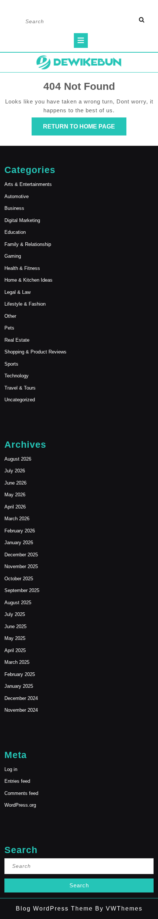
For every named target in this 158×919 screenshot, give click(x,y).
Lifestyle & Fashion (25, 304)
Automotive (16, 196)
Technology (16, 375)
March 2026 (16, 518)
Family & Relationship (27, 244)
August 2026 (17, 459)
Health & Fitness (22, 268)
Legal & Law (17, 292)
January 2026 (18, 542)
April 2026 (15, 507)
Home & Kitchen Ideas (28, 280)
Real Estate (16, 340)
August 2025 (17, 602)
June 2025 (15, 626)
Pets (9, 328)
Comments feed (21, 793)
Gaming (12, 256)
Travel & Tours (20, 388)
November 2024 (21, 710)
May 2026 (14, 494)
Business (14, 208)
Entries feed (17, 781)
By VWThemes (118, 908)
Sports (11, 364)
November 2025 (21, 566)
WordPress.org (20, 805)
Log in (10, 769)
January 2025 (18, 686)
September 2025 (21, 590)
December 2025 (21, 554)
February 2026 (19, 531)
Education (15, 232)
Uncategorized (19, 399)
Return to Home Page (84, 129)
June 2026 (15, 483)
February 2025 (19, 674)
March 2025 (16, 662)
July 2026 (14, 470)
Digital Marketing (22, 220)
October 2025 (18, 578)
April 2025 (15, 650)
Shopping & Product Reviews (35, 352)
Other (10, 316)
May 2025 (14, 638)
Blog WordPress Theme (54, 908)
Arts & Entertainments (28, 184)
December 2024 (21, 698)
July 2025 (14, 614)
